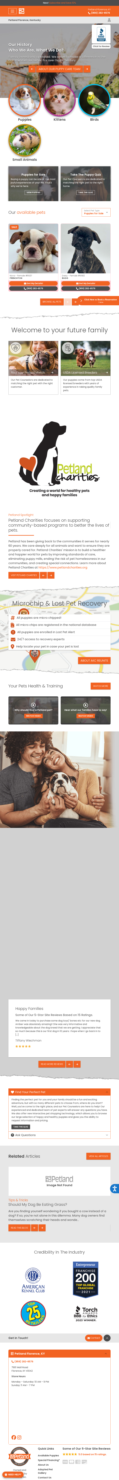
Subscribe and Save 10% (62, 3)
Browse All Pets (52, 301)
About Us (43, 1464)
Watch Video (33, 715)
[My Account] (109, 20)
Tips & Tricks (18, 1200)
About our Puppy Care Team (59, 69)
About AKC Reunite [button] (94, 661)
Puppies (24, 119)
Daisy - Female (73, 275)
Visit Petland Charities (24, 575)
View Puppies (33, 192)
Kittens (60, 119)
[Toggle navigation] (12, 11)
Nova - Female (21, 275)
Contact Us (44, 1477)
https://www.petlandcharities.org (62, 567)
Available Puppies (48, 1455)
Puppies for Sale (93, 213)
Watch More (100, 686)
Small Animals (24, 159)
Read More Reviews (52, 1064)
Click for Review (101, 46)
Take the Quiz (85, 192)
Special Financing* (49, 1460)
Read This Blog (19, 1227)
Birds (94, 119)
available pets (31, 212)
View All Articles (98, 1156)
